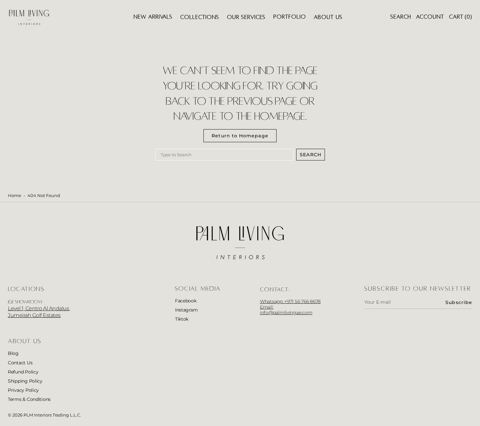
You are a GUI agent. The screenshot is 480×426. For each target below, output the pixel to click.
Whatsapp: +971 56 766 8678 (290, 301)
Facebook (186, 300)
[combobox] (224, 154)
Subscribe (458, 302)
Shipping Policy (25, 381)
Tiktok (181, 319)
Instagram (186, 309)
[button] (401, 17)
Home (14, 195)
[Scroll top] (470, 416)
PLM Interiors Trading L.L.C (52, 415)
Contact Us (20, 362)
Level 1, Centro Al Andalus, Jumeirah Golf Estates (39, 311)
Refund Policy (23, 371)
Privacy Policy (23, 390)
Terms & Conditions (29, 399)
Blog (13, 353)
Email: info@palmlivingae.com (286, 309)
